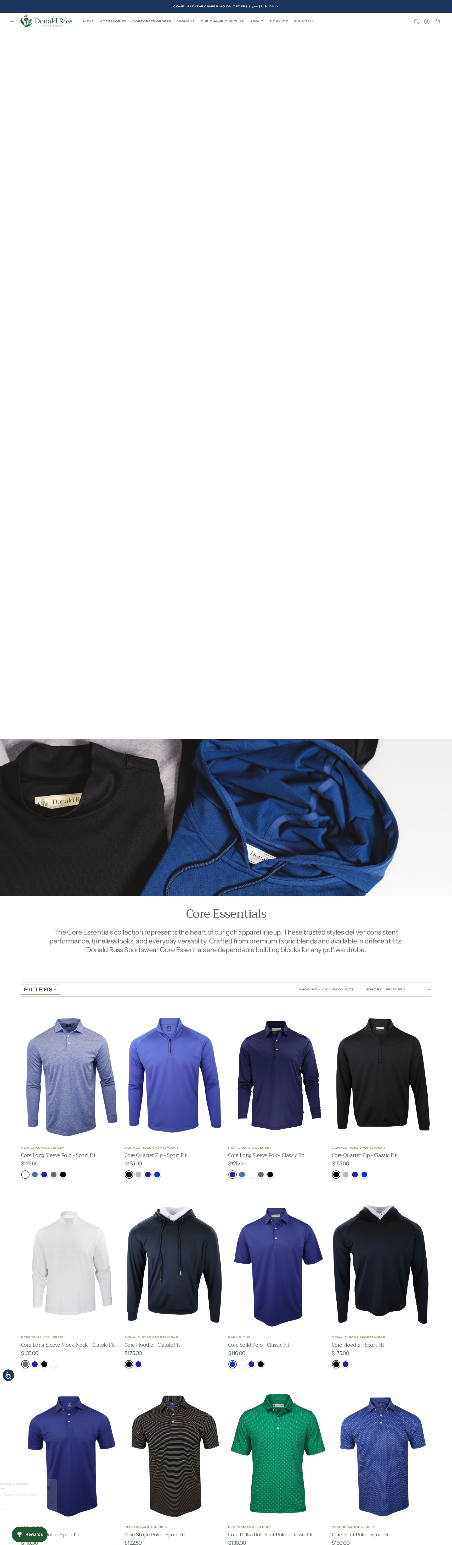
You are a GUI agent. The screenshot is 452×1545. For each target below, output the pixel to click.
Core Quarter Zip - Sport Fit (156, 1155)
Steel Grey (54, 1174)
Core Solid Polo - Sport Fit (50, 1534)
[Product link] (70, 1075)
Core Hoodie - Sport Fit (358, 1345)
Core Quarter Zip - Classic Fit (364, 1155)
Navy (44, 1174)
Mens (88, 21)
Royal (157, 1174)
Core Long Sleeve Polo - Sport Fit (58, 1155)
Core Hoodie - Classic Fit (152, 1345)
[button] (14, 21)
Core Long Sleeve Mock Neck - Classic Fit (68, 1345)
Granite (138, 1174)
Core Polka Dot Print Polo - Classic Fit (270, 1534)
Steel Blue (35, 1174)
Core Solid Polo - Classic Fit (259, 1345)
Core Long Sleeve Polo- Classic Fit (266, 1155)
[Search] (416, 21)
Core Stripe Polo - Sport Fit (155, 1534)
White (25, 1174)
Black (63, 1174)
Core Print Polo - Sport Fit (361, 1534)
